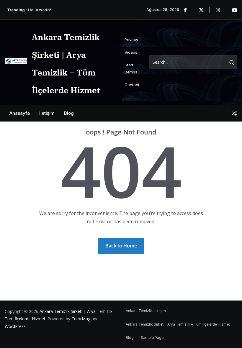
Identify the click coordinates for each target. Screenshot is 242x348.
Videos (131, 52)
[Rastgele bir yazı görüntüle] (234, 113)
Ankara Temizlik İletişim (146, 310)
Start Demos (131, 68)
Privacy (131, 39)
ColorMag (80, 318)
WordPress (15, 326)
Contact (132, 84)
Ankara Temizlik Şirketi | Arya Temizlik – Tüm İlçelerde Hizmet (178, 324)
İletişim (47, 113)
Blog (69, 113)
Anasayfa (19, 113)
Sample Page (152, 337)
